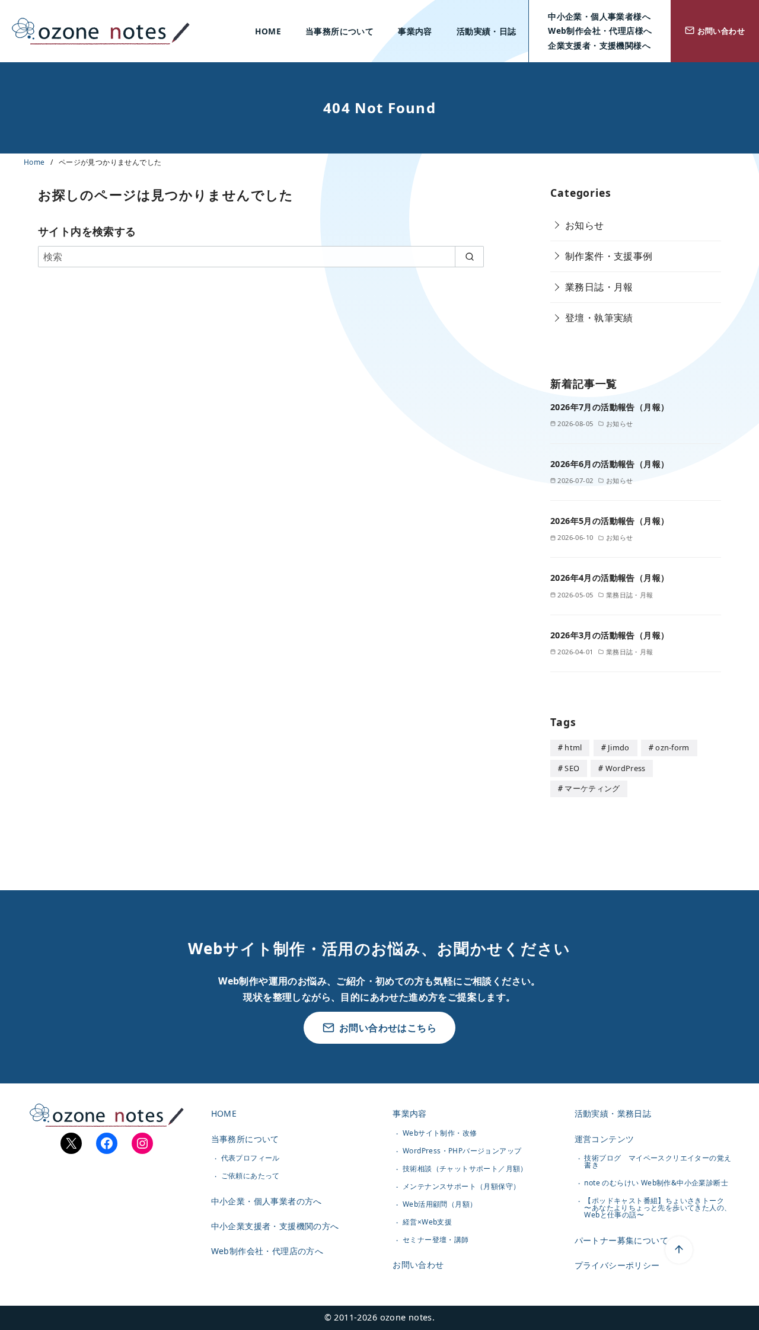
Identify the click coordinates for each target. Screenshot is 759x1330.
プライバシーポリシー (617, 1265)
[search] (469, 256)
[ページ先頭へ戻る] (679, 1250)
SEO (572, 768)
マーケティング (592, 788)
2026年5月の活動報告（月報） (609, 520)
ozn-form (672, 747)
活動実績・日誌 (486, 31)
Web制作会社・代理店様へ (600, 30)
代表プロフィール (250, 1158)
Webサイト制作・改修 (440, 1133)
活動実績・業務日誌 (613, 1113)
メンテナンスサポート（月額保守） (461, 1186)
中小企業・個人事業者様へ (599, 16)
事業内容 (415, 31)
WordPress (625, 768)
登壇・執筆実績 (599, 317)
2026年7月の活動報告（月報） (609, 407)
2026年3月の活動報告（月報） (609, 635)
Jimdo (619, 747)
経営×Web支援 (427, 1222)
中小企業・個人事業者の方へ (266, 1201)
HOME (268, 31)
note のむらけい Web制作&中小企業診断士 (656, 1183)
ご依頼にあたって (250, 1176)
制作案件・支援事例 (609, 256)
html (573, 747)
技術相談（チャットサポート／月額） (465, 1168)
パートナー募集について (621, 1240)
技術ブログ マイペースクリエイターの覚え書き (657, 1161)
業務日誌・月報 (599, 286)
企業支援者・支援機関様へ (599, 45)
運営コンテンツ (604, 1138)
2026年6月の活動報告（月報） (609, 463)
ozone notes (406, 1317)
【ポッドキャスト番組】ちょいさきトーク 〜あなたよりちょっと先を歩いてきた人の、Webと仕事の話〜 (657, 1207)
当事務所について (339, 31)
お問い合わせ (418, 1264)
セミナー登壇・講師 (436, 1240)
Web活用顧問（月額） (440, 1204)
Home (35, 162)
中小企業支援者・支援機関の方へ (275, 1226)
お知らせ (584, 225)
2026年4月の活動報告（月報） (609, 577)
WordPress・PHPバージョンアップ (462, 1151)
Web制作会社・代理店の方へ (267, 1251)
